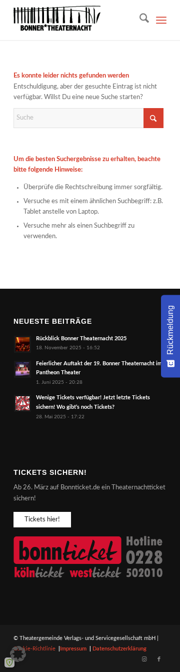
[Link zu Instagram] (144, 659)
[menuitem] (139, 20)
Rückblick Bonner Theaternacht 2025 (81, 338)
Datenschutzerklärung (119, 648)
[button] (18, 654)
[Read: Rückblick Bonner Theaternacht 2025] (23, 344)
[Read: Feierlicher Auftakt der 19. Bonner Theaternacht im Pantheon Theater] (23, 369)
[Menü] (161, 20)
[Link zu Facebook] (159, 659)
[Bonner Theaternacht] (75, 20)
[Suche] (139, 20)
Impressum (73, 648)
